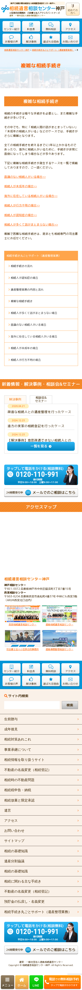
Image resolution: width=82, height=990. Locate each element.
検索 (69, 705)
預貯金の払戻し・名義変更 (24, 901)
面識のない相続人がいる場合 (25, 177)
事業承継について (17, 749)
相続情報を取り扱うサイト (24, 759)
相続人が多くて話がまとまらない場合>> (31, 224)
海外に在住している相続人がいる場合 (34, 336)
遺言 (7, 810)
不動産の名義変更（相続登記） (27, 891)
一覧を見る (38, 446)
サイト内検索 (18, 696)
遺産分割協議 (14, 861)
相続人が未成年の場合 (20, 186)
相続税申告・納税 (17, 790)
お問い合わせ (14, 830)
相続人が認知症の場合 (20, 215)
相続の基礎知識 (16, 871)
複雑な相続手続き (22, 301)
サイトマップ (14, 840)
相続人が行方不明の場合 (26, 360)
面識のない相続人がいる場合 (28, 325)
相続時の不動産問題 (19, 780)
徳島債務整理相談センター (59, 649)
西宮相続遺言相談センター (22, 624)
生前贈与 (11, 719)
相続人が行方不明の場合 (22, 205)
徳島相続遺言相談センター (59, 624)
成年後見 (11, 729)
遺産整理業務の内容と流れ (27, 289)
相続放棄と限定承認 (19, 800)
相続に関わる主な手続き (22, 881)
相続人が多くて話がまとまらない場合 (34, 313)
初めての (73, 12)
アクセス (11, 820)
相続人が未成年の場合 (24, 348)
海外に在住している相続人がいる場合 (31, 196)
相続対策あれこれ (17, 739)
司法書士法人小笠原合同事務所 (22, 649)
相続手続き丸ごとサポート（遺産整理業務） (34, 256)
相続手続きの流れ (22, 266)
